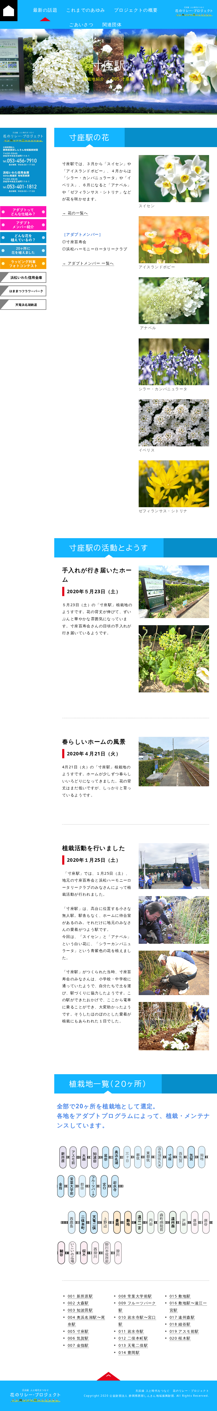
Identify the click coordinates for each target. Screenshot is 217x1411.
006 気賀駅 (78, 1338)
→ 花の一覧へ (75, 212)
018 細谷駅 (180, 1324)
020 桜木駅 (180, 1338)
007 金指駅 (78, 1345)
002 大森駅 (78, 1302)
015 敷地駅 (180, 1296)
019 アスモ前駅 (184, 1331)
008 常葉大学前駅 (135, 1296)
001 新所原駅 (80, 1296)
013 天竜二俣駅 (133, 1345)
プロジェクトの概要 (136, 10)
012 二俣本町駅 (133, 1338)
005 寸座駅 (78, 1331)
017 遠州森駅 (182, 1317)
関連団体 (112, 24)
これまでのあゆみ (85, 10)
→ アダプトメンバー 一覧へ (88, 263)
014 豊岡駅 (129, 1352)
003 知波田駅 (80, 1310)
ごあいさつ (81, 24)
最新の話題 (45, 10)
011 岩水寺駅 (131, 1331)
